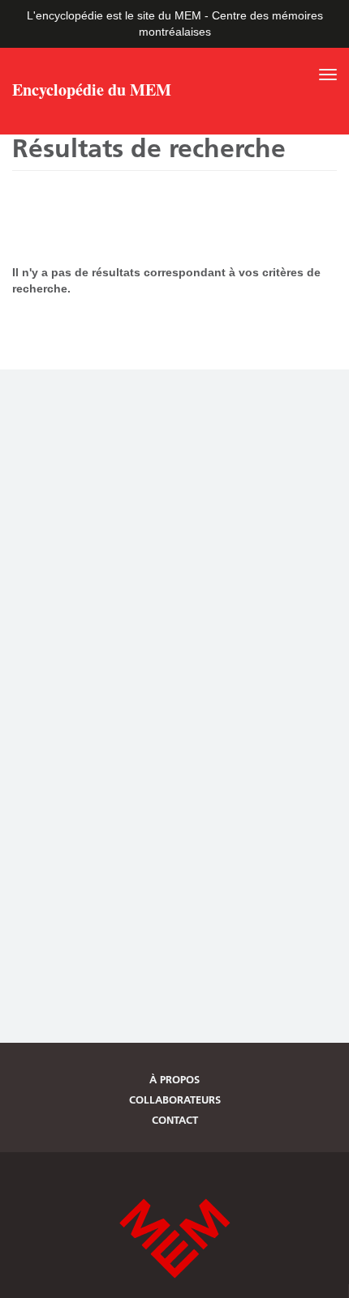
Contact (175, 1119)
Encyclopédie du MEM (91, 91)
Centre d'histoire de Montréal (174, 1238)
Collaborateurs (175, 1099)
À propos (174, 1079)
